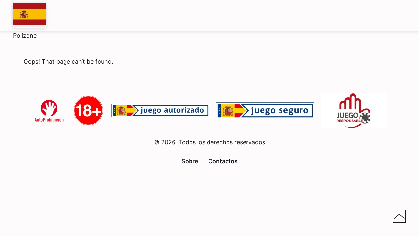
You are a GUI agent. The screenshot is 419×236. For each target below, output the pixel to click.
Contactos (223, 161)
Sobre (189, 161)
